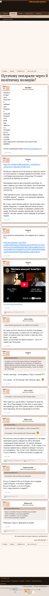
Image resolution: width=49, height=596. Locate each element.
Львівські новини (8, 19)
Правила (38, 13)
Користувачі (29, 13)
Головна (5, 13)
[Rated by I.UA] (19, 593)
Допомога (3, 583)
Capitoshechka (28, 467)
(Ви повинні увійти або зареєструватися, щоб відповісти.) (31, 536)
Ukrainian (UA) (5, 578)
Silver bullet (28, 319)
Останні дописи (6, 16)
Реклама (21, 16)
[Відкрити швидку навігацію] (46, 71)
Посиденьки (30, 16)
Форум (13, 13)
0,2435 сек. (15, 589)
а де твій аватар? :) (40, 540)
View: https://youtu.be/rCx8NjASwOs (13, 304)
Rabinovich (28, 419)
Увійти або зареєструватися (37, 1)
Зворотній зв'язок (37, 581)
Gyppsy (28, 159)
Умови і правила (27, 586)
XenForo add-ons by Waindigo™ (10, 588)
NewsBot (28, 88)
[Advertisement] (24, 43)
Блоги (20, 13)
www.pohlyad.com (35, 149)
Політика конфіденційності (40, 586)
